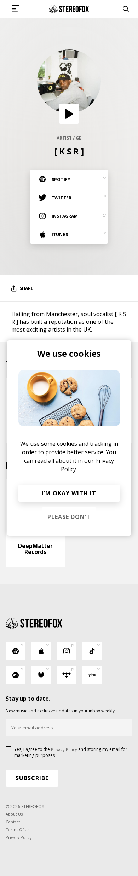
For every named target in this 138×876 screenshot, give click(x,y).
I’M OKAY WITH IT (69, 493)
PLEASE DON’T (69, 517)
